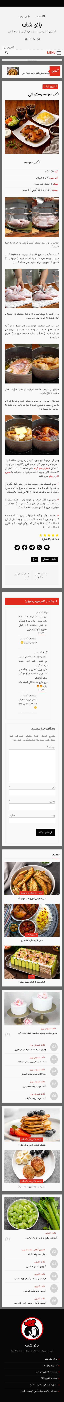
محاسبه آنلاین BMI (49, 1378)
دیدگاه (51, 747)
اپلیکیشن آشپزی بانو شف (46, 1372)
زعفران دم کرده (42, 468)
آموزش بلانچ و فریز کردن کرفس (41, 1238)
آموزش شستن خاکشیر (36, 1266)
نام (32, 787)
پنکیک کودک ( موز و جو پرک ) (32, 1187)
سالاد (31, 976)
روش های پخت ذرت (37, 1254)
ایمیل (32, 801)
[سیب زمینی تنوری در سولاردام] (18, 71)
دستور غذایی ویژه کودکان (31, 1139)
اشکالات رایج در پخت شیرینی (33, 1074)
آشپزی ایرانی (31, 934)
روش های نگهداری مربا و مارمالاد (32, 1062)
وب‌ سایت (32, 815)
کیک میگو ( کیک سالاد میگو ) (32, 982)
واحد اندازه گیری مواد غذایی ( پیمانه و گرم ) (39, 1391)
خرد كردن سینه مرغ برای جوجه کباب (30, 1278)
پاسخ (40, 632)
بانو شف (32, 25)
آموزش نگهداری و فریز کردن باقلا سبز (30, 1303)
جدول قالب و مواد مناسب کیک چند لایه (37, 1033)
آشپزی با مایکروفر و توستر (32, 893)
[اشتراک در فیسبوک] (24, 550)
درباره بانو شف (51, 1359)
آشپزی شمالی (49, 559)
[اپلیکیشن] (46, 550)
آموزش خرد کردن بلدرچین (34, 1291)
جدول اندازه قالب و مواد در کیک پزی (30, 1049)
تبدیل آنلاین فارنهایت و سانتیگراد (43, 1385)
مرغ (35, 559)
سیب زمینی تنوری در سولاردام (41, 73)
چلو (51, 476)
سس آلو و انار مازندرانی (32, 940)
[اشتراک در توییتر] (17, 550)
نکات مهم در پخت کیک (36, 1098)
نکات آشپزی (50, 1233)
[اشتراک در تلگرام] (32, 550)
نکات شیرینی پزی (48, 1028)
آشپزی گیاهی (39, 1249)
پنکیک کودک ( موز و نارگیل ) (32, 1145)
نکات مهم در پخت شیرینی (34, 1086)
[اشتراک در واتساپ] (39, 550)
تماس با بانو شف (50, 1365)
